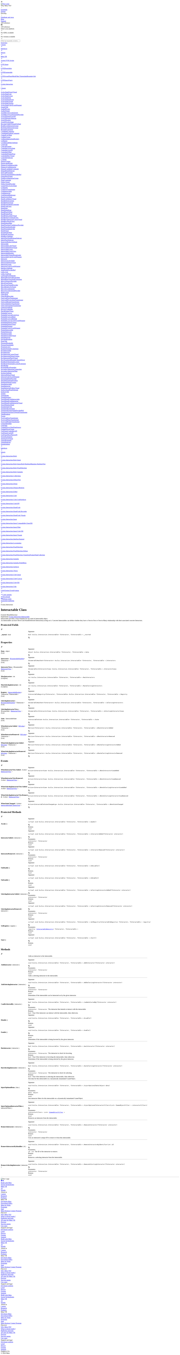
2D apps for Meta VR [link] (8, 1220)
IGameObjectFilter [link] (56, 1112)
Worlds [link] (3, 1190)
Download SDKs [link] (6, 1203)
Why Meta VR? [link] (6, 1214)
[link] (5, 4)
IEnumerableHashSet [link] (17, 659)
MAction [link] (21, 726)
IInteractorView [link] (6, 669)
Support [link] (3, 1237)
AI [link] (2, 1188)
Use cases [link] (4, 1226)
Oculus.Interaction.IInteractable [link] (19, 617)
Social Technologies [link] (7, 1185)
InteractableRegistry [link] (14, 692)
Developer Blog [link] (6, 1201)
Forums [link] (3, 1235)
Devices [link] (3, 1222)
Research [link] (4, 1196)
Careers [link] (3, 1194)
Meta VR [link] (4, 1186)
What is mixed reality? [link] (8, 1216)
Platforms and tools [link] (7, 1218)
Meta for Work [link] (6, 1205)
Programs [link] (4, 1207)
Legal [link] (3, 1231)
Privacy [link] (3, 1233)
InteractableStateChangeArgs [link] (10, 805)
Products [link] (4, 1198)
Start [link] (2, 1209)
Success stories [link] (6, 1224)
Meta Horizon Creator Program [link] (11, 1211)
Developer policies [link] (7, 1229)
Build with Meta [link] (6, 1183)
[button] (90, 2)
